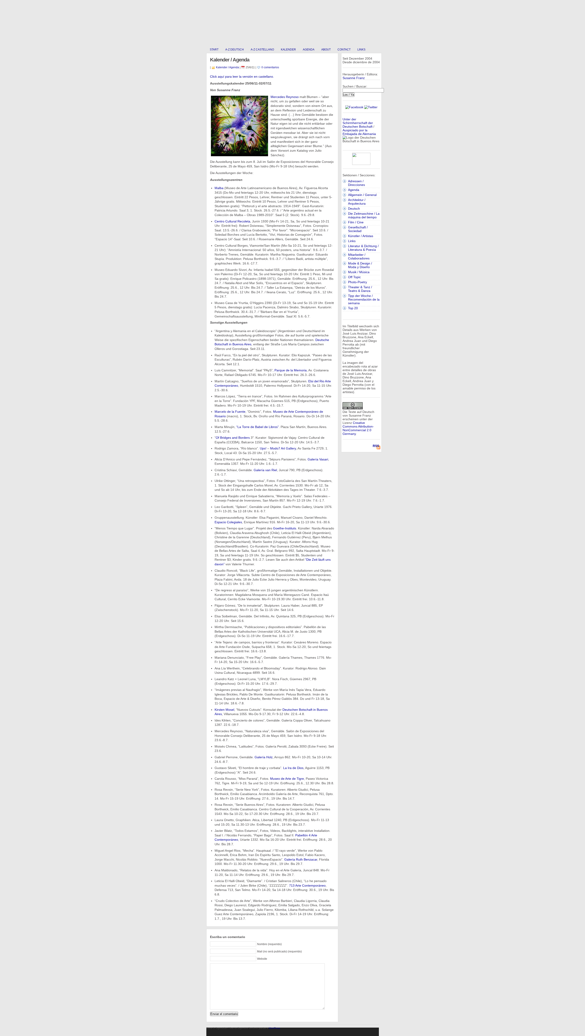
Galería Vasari (318, 459)
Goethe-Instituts (284, 528)
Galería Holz (264, 757)
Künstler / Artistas (360, 236)
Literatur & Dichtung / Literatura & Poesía (363, 247)
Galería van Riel (265, 470)
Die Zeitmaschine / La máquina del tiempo (364, 215)
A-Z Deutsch (234, 49)
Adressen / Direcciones (356, 183)
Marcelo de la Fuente (230, 411)
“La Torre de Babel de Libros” (257, 427)
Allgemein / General (362, 195)
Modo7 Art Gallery (283, 448)
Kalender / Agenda (227, 67)
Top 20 (353, 308)
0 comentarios (270, 67)
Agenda (308, 49)
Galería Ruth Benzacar (300, 859)
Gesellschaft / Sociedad (358, 229)
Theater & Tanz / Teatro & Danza (360, 289)
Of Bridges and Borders (233, 437)
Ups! (263, 448)
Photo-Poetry (357, 282)
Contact (344, 49)
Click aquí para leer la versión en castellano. (242, 76)
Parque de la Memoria (290, 370)
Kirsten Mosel (224, 709)
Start (214, 49)
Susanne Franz (354, 78)
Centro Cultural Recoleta (232, 221)
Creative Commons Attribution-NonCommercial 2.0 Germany (358, 428)
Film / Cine (356, 222)
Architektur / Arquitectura (357, 201)
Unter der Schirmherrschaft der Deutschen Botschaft (358, 122)
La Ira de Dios (293, 768)
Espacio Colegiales (228, 522)
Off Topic (354, 277)
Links (361, 49)
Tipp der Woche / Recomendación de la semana (364, 299)
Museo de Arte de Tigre (287, 778)
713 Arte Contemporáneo (307, 885)
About (326, 49)
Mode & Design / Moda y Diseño (360, 265)
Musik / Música (359, 272)
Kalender (288, 49)
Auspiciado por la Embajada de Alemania (359, 132)
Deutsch (354, 208)
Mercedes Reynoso (285, 97)
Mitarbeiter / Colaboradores (359, 256)
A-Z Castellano (262, 49)
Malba (219, 188)
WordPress (274, 1028)
